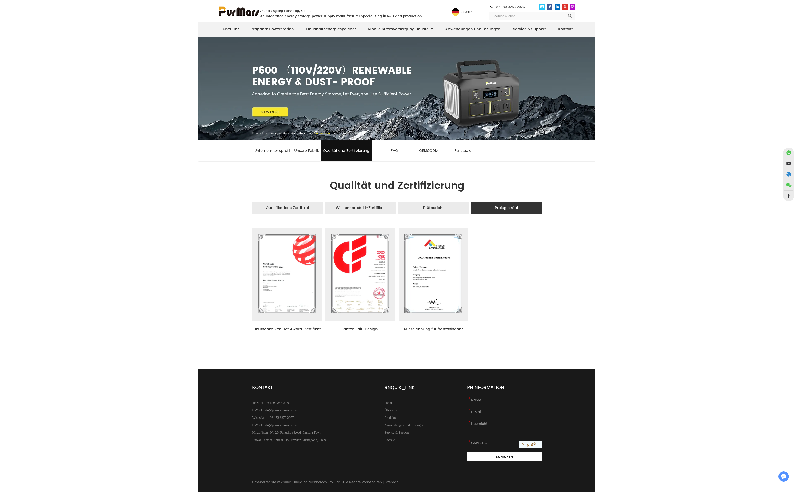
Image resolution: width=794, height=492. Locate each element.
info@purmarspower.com (280, 410)
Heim (255, 133)
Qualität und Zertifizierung (294, 133)
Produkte (390, 417)
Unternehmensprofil (272, 151)
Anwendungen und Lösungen (473, 29)
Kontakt (565, 29)
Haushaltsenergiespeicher (331, 29)
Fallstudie (462, 151)
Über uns (231, 29)
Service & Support (529, 29)
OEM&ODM (428, 151)
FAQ (394, 151)
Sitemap (392, 482)
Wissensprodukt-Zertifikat (360, 208)
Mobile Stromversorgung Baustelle (400, 29)
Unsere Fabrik (306, 151)
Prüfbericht (433, 208)
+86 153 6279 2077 (281, 417)
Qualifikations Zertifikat (287, 208)
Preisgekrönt (506, 208)
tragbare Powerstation (273, 29)
